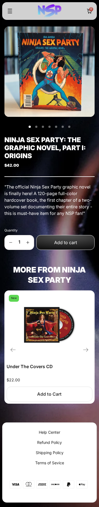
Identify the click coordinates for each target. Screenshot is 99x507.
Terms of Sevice (49, 462)
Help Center (49, 432)
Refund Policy (49, 442)
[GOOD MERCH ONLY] (49, 11)
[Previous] (13, 350)
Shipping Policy (50, 452)
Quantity (11, 230)
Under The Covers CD (30, 366)
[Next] (86, 350)
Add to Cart (49, 394)
